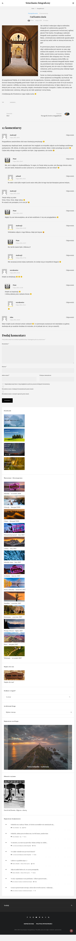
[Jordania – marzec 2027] (38, 569)
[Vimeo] (39, 917)
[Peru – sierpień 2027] (38, 638)
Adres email (5, 375)
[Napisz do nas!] (38, 675)
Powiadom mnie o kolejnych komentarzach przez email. (18, 389)
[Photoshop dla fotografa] (38, 435)
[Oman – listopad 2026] (38, 514)
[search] (69, 697)
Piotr (32, 20)
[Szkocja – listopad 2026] (38, 500)
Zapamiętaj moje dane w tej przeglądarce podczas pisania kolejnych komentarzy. (27, 384)
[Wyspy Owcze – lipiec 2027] (38, 624)
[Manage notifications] (71, 930)
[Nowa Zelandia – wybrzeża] (38, 747)
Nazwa (4, 366)
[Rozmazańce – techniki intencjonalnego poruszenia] (38, 464)
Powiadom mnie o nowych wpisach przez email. (15, 394)
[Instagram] (33, 917)
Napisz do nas (29, 924)
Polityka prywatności (44, 924)
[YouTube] (36, 917)
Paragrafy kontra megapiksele (51, 115)
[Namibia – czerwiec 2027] (38, 597)
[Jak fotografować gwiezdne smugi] (38, 450)
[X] (30, 917)
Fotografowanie (33, 13)
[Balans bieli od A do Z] (38, 421)
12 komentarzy (43, 13)
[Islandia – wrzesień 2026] (38, 487)
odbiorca (13, 102)
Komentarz (5, 344)
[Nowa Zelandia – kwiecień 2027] (38, 583)
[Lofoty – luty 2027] (38, 542)
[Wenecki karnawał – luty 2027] (38, 528)
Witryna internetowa (45, 375)
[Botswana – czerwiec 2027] (38, 610)
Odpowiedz (70, 135)
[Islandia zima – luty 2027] (38, 555)
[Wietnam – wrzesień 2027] (38, 651)
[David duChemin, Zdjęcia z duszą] (38, 794)
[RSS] (42, 917)
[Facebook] (27, 917)
